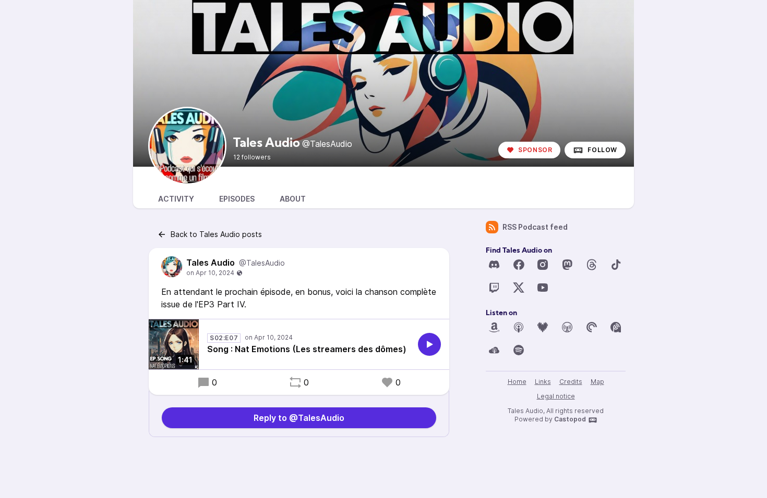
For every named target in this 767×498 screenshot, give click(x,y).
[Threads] (591, 264)
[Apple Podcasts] (518, 327)
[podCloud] (494, 350)
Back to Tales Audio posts (216, 234)
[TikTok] (615, 264)
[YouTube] (542, 287)
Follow (602, 150)
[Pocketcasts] (591, 327)
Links (543, 381)
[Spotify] (518, 350)
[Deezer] (542, 327)
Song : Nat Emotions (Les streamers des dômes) (306, 349)
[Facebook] (518, 264)
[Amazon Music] (494, 327)
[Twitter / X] (518, 287)
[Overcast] (567, 327)
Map (597, 381)
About (293, 198)
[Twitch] (494, 287)
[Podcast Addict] (615, 327)
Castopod (570, 419)
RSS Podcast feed (535, 226)
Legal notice (556, 396)
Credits (570, 381)
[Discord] (494, 264)
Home (517, 381)
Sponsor (535, 150)
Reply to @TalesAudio (299, 418)
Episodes (237, 198)
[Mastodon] (567, 264)
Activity (176, 198)
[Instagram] (542, 264)
